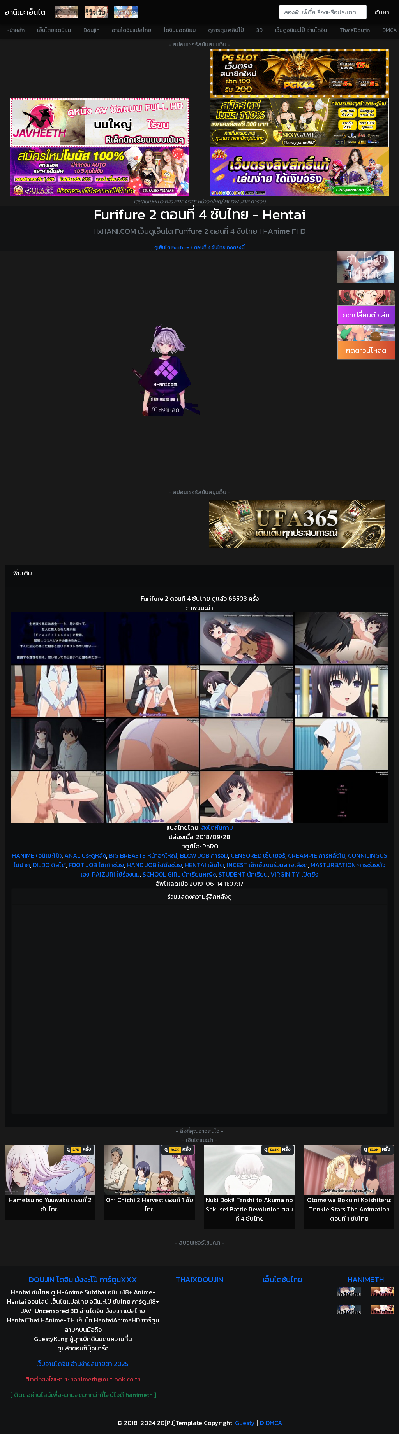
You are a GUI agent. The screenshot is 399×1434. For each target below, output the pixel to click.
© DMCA (270, 1422)
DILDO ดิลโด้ (49, 865)
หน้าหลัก (15, 30)
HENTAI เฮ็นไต (204, 865)
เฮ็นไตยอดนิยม (54, 30)
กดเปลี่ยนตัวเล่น (366, 315)
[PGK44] (299, 73)
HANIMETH (366, 1279)
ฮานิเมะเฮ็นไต (25, 12)
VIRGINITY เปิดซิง (294, 874)
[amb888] (299, 171)
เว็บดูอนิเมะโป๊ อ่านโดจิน (301, 30)
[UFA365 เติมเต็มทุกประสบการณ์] (297, 524)
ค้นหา (382, 12)
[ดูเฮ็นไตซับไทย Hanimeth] (382, 1291)
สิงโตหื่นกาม (217, 827)
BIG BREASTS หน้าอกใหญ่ (143, 855)
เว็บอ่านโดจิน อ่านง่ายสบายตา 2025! (83, 1363)
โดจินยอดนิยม (180, 30)
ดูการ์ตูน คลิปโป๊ (226, 30)
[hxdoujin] (349, 1309)
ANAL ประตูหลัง (85, 855)
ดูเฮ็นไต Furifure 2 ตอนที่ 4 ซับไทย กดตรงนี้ (199, 247)
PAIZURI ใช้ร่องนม (116, 874)
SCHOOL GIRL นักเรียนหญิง (179, 874)
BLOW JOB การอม (204, 855)
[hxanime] (382, 1309)
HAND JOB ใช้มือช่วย (154, 865)
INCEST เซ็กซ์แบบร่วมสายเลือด (267, 865)
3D (259, 30)
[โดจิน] (66, 12)
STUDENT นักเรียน (243, 874)
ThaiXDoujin (354, 30)
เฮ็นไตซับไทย (282, 1279)
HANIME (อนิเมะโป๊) (37, 855)
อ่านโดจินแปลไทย (131, 30)
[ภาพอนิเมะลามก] (126, 12)
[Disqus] (199, 1008)
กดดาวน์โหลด (366, 350)
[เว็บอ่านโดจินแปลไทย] (365, 267)
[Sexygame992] (299, 122)
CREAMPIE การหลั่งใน (316, 855)
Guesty (245, 1422)
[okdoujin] (349, 1291)
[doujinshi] (96, 12)
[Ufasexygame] (100, 171)
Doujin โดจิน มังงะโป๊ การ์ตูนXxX (83, 1279)
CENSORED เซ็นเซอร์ (258, 855)
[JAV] (100, 122)
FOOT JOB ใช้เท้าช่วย (96, 865)
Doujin (91, 30)
